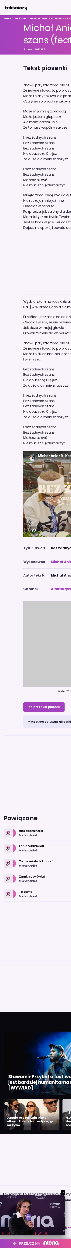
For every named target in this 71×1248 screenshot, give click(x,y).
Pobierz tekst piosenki (44, 707)
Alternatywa (58, 18)
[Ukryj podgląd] (63, 1192)
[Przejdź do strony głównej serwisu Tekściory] (16, 8)
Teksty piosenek (39, 18)
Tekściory (20, 18)
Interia (7, 18)
